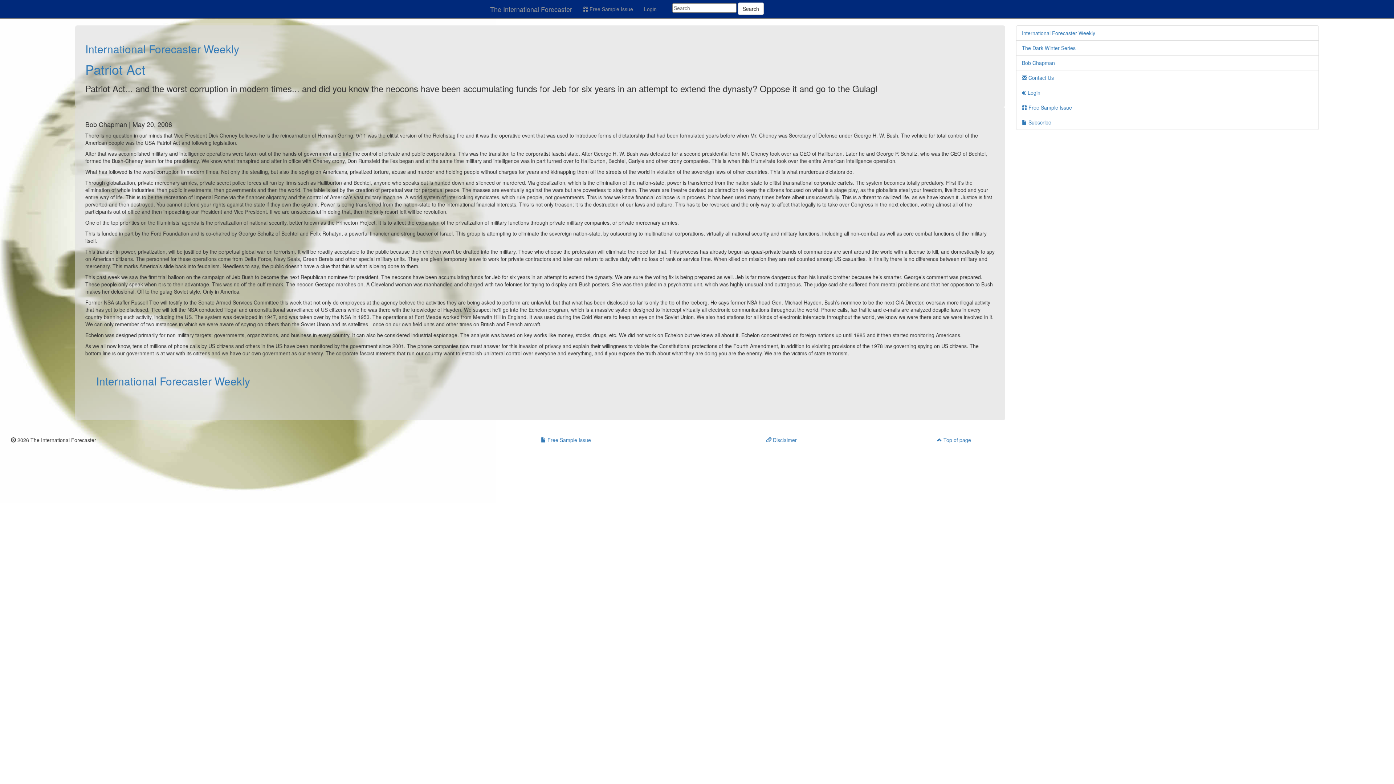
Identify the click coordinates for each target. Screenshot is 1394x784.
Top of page (956, 440)
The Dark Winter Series (1049, 48)
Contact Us (1040, 77)
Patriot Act (115, 69)
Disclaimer (784, 440)
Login (650, 9)
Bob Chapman (1038, 62)
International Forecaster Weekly (162, 49)
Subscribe (1039, 122)
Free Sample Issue (610, 9)
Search (751, 8)
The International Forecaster (531, 9)
